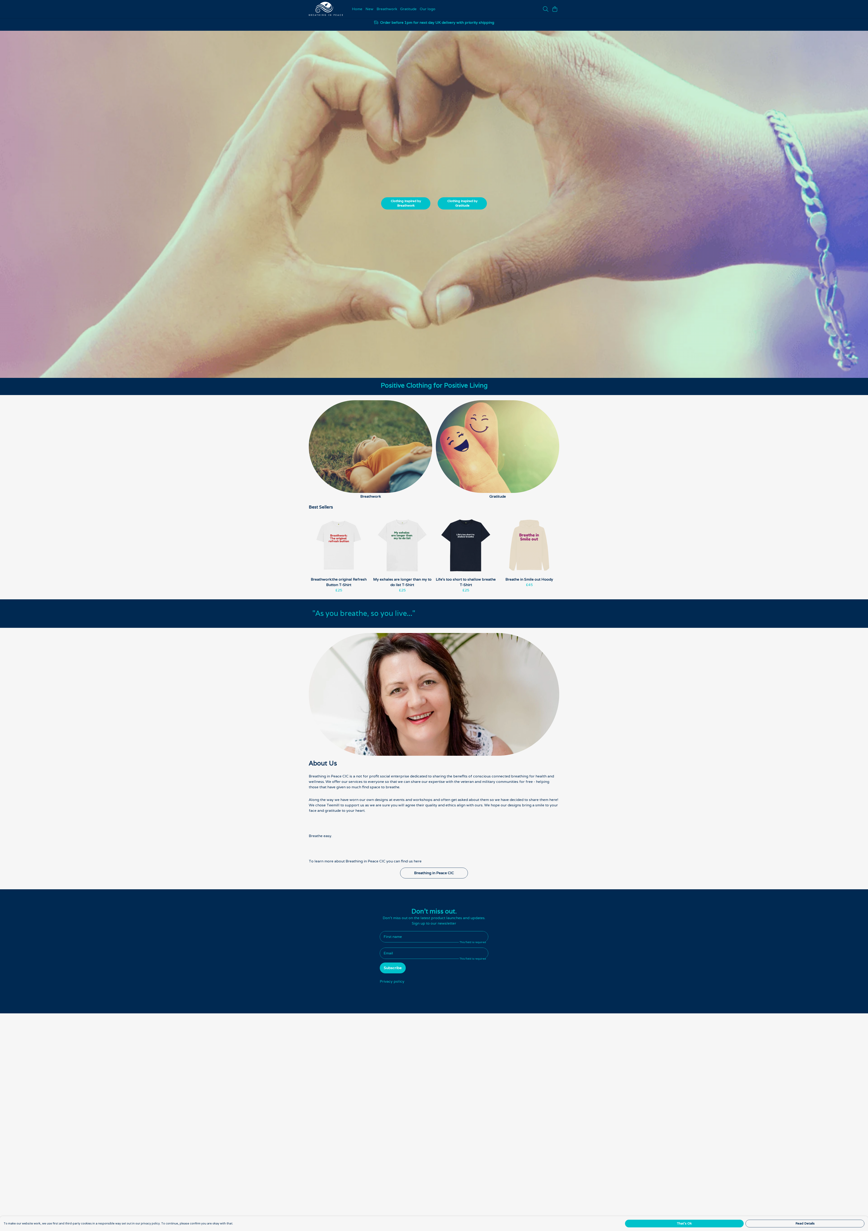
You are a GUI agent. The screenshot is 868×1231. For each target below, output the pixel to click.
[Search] (545, 9)
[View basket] (554, 9)
